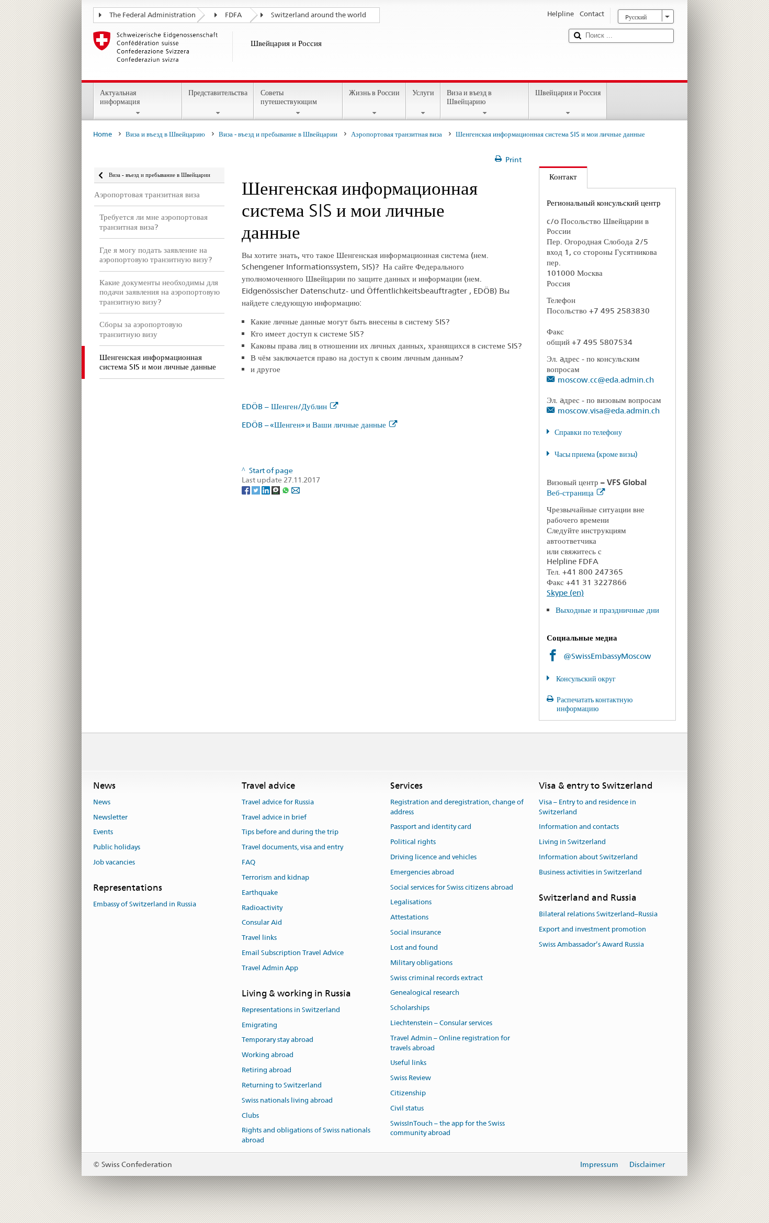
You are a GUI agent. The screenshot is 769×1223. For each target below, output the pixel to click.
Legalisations (411, 902)
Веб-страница (570, 493)
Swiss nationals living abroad (287, 1100)
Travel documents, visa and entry (292, 847)
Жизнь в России (374, 92)
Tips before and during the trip (290, 832)
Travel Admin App (270, 968)
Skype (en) (565, 593)
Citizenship (408, 1093)
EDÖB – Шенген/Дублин (284, 406)
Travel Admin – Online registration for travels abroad (450, 1043)
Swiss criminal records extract (436, 978)
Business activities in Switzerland (590, 872)
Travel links (259, 937)
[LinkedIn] (267, 490)
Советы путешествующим (289, 97)
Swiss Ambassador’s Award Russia (591, 944)
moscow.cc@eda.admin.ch (606, 380)
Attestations (409, 918)
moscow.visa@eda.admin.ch (609, 411)
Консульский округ (585, 679)
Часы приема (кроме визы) (596, 454)
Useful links (408, 1063)
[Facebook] (247, 490)
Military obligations (421, 963)
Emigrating (259, 1025)
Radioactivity (262, 908)
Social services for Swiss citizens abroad (451, 887)
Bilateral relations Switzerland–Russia (598, 914)
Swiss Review (410, 1078)
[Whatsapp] (286, 490)
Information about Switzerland (588, 857)
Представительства (217, 92)
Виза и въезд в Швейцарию (469, 97)
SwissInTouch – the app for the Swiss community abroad (447, 1128)
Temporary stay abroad (277, 1040)
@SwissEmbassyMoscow (607, 656)
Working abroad (267, 1055)
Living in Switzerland (572, 842)
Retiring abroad (266, 1070)
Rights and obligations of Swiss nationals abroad (306, 1136)
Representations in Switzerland (291, 1010)
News (101, 802)
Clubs (250, 1115)
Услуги (423, 92)
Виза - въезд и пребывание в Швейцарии (278, 134)
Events (103, 832)
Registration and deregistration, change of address (457, 807)
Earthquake (260, 892)
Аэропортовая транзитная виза (396, 134)
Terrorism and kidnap (275, 877)
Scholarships (409, 1008)
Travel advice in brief (274, 817)
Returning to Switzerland (282, 1085)
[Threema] (276, 490)
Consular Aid (262, 923)
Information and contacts (579, 827)
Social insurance (415, 932)
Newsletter (110, 817)
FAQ (248, 862)
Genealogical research (424, 993)
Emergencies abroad (422, 872)
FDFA (233, 15)
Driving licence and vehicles (433, 857)
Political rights (413, 842)
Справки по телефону (588, 432)
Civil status (407, 1108)
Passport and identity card (430, 827)
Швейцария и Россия (568, 92)
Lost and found (414, 947)
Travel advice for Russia (278, 802)
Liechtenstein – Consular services (441, 1023)
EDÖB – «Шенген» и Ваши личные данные (314, 425)
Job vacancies (114, 862)
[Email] (295, 490)
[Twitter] (257, 490)
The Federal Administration (152, 15)
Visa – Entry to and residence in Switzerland (587, 807)
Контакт (558, 177)
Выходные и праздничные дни (607, 610)
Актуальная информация (120, 97)
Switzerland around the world (318, 15)
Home (102, 134)
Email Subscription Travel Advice (293, 953)
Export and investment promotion (592, 929)
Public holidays (116, 847)
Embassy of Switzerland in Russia (144, 904)
